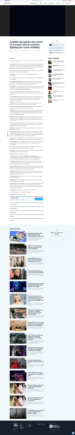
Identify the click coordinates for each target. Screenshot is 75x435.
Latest (21, 424)
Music (45, 3)
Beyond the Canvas (33, 3)
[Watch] (18, 236)
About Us (29, 424)
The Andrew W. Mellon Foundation (53, 429)
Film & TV (58, 3)
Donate (63, 3)
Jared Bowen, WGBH (22, 50)
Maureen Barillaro (29, 50)
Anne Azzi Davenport (14, 50)
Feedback (29, 425)
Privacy (29, 426)
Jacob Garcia (35, 50)
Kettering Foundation (52, 432)
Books (41, 3)
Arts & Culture (51, 3)
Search (67, 3)
